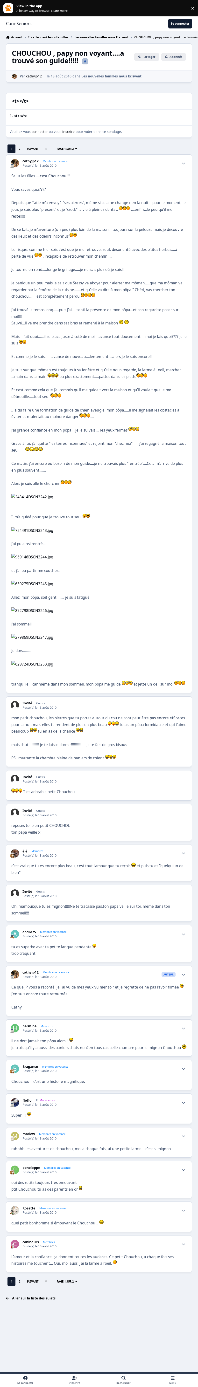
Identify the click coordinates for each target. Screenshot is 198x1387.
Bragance (30, 1066)
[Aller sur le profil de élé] (15, 853)
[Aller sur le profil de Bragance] (15, 1068)
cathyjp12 (34, 76)
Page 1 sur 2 (65, 149)
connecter (40, 131)
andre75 (29, 932)
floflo (27, 1100)
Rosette (28, 1208)
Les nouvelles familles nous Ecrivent (111, 76)
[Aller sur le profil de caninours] (15, 1244)
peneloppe (31, 1168)
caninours (30, 1242)
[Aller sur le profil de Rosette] (15, 1210)
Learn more (9, 8)
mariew (28, 1134)
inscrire (68, 131)
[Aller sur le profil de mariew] (15, 1136)
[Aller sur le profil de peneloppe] (15, 1170)
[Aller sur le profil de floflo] (15, 1102)
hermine (29, 1026)
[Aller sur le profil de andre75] (15, 934)
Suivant (32, 149)
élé (24, 851)
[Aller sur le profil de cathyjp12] (14, 76)
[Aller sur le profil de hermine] (15, 1028)
